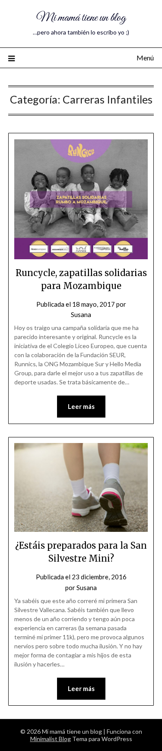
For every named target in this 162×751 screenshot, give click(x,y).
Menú (145, 57)
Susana (81, 314)
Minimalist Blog (50, 738)
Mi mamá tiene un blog (81, 18)
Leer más (81, 406)
